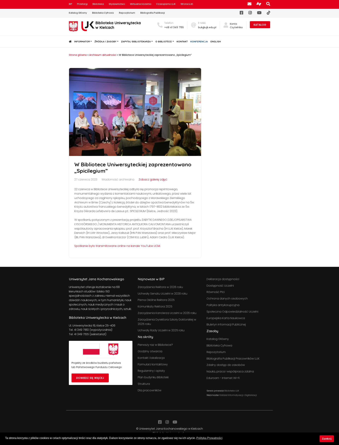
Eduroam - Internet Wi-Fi (223, 378)
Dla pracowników (149, 390)
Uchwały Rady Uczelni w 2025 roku (161, 330)
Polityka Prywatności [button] (209, 438)
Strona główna (78, 55)
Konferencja (199, 41)
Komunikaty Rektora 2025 (155, 306)
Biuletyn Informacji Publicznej (226, 324)
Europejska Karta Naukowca (226, 318)
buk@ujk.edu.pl (207, 27)
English (215, 41)
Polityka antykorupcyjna (223, 305)
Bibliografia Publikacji (152, 12)
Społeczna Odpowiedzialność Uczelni (232, 312)
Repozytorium (127, 12)
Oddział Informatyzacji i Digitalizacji (238, 395)
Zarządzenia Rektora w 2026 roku (160, 287)
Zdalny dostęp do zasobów (226, 365)
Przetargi (82, 4)
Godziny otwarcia (150, 351)
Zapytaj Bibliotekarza (136, 41)
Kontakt (182, 41)
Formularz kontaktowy (153, 364)
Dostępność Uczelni (220, 286)
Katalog (260, 24)
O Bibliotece (163, 41)
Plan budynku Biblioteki (153, 377)
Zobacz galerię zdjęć (153, 179)
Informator (82, 41)
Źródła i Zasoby (105, 41)
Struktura (144, 384)
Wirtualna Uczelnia (140, 4)
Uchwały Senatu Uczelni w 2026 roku (162, 294)
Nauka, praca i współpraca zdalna (230, 371)
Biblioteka (98, 4)
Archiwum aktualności (102, 55)
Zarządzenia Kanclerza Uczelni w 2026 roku (167, 313)
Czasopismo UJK (166, 4)
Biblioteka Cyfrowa (103, 12)
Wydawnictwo (117, 4)
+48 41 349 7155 (174, 27)
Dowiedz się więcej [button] (90, 378)
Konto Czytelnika (236, 25)
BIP (70, 4)
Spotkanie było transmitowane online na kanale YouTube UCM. (117, 246)
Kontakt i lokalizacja (151, 358)
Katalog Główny (78, 12)
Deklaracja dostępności (223, 279)
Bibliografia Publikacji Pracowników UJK (233, 359)
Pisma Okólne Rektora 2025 (156, 300)
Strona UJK (187, 4)
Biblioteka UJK (231, 390)
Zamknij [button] (327, 438)
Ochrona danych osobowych (227, 298)
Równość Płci (216, 292)
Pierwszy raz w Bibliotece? (155, 345)
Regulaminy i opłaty (151, 371)
